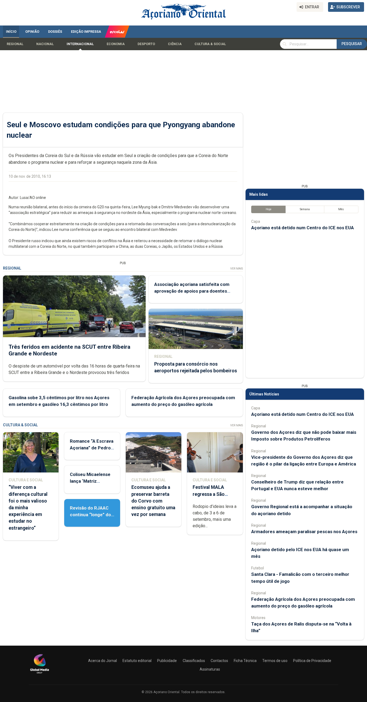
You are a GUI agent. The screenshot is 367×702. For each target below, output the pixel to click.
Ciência (175, 44)
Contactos (219, 661)
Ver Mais (236, 268)
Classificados (194, 661)
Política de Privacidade (312, 661)
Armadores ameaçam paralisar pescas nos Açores (304, 531)
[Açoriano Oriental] (39, 674)
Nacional (45, 44)
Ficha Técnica (245, 661)
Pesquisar (351, 44)
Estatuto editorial (137, 661)
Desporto (146, 44)
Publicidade (167, 661)
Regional (15, 44)
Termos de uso (274, 661)
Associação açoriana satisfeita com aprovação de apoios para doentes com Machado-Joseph (191, 291)
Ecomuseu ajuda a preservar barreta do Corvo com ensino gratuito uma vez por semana (153, 501)
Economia (116, 44)
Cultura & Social (210, 44)
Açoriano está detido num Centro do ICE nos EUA (302, 227)
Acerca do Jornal (102, 661)
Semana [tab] (305, 209)
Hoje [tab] (268, 209)
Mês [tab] (341, 209)
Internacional (80, 44)
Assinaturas (210, 669)
